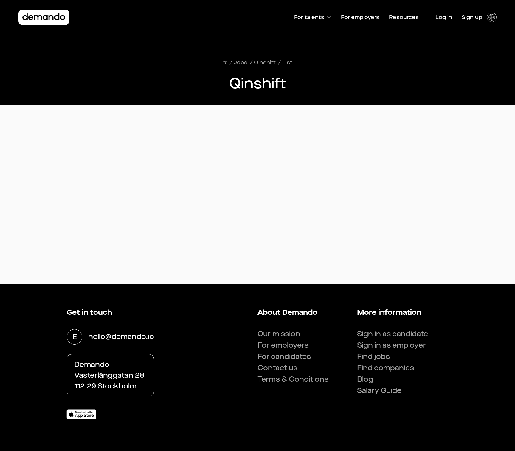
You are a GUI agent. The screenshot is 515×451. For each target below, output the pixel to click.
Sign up (472, 17)
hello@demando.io (121, 336)
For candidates (284, 356)
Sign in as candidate (392, 334)
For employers (360, 17)
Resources (404, 17)
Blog (365, 379)
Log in (443, 17)
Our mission (279, 334)
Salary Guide (379, 390)
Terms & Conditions (293, 379)
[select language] (492, 17)
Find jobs (373, 356)
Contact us (277, 368)
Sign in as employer (391, 345)
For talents (309, 17)
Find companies (385, 368)
